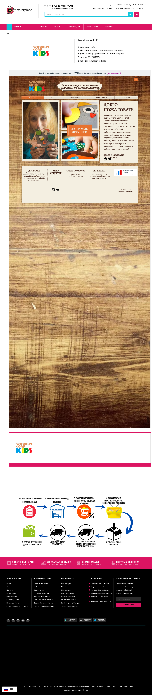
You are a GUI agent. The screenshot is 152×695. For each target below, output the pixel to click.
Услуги (9, 587)
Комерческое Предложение (17, 606)
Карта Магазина (98, 686)
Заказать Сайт (39, 590)
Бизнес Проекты (13, 600)
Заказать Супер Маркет (43, 600)
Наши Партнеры (29, 686)
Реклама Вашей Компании (44, 606)
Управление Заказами (69, 606)
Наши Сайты (43, 686)
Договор (10, 590)
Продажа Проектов (41, 593)
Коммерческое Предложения (78, 686)
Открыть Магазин (41, 584)
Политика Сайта (13, 603)
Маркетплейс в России (100, 587)
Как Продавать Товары (70, 603)
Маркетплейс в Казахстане (101, 593)
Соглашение (11, 593)
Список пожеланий (68, 600)
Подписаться (128, 605)
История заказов (68, 596)
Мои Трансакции (67, 593)
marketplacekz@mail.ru (124, 590)
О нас (9, 584)
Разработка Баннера (42, 596)
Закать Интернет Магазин (44, 603)
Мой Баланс (66, 587)
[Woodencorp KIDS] (41, 51)
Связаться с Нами (126, 686)
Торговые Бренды (57, 686)
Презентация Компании (100, 584)
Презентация (12, 596)
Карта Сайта (111, 686)
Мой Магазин (66, 590)
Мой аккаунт (66, 584)
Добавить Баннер (41, 587)
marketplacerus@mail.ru (125, 593)
